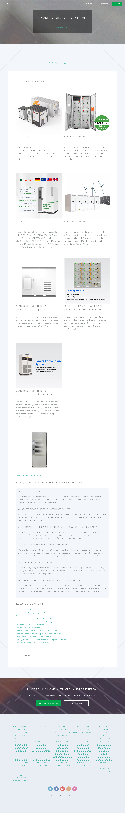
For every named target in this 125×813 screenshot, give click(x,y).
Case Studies (83, 742)
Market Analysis (21, 739)
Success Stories (83, 744)
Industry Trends (21, 733)
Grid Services (21, 750)
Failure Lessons (83, 747)
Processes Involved (62, 753)
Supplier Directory (62, 733)
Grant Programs (21, 778)
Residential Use (21, 744)
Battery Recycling (62, 750)
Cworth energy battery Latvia (66, 63)
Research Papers (103, 742)
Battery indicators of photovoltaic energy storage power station (41, 640)
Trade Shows (104, 766)
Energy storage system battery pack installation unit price (38, 634)
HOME (50, 63)
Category (105, 4)
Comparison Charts (62, 765)
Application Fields (21, 742)
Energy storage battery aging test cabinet (32, 613)
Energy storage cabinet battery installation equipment (37, 622)
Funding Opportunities (21, 775)
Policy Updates (42, 765)
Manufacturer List (62, 730)
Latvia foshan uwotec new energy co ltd (31, 625)
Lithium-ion (103, 730)
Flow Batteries (104, 733)
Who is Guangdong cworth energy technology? (44, 544)
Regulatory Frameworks (41, 750)
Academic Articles (104, 744)
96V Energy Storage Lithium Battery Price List (34, 643)
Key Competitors (21, 762)
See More (28, 655)
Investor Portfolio (62, 735)
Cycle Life (104, 753)
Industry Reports (103, 747)
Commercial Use (21, 747)
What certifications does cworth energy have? (44, 509)
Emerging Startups (21, 765)
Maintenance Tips (104, 756)
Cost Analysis (62, 744)
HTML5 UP (70, 795)
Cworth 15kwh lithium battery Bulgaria (31, 628)
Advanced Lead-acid (104, 739)
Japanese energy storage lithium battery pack (33, 619)
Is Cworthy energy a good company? (38, 562)
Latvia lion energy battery (26, 610)
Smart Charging (83, 756)
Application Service (48, 703)
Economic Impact (62, 742)
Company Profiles (62, 727)
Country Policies (83, 730)
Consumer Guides (62, 759)
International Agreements (83, 733)
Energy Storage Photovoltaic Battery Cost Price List (36, 631)
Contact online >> (62, 27)
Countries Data (21, 730)
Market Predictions (83, 765)
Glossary (103, 762)
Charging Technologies (83, 750)
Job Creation (62, 747)
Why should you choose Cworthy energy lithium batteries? (51, 580)
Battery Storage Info (21, 727)
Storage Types (103, 727)
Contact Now (76, 703)
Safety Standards (41, 742)
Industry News (41, 762)
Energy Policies (83, 727)
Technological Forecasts (83, 762)
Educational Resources (104, 759)
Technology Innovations (21, 735)
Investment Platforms (21, 781)
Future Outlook (83, 759)
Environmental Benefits (62, 756)
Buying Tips (62, 762)
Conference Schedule (104, 772)
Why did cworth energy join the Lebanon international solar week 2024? (58, 527)
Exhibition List (103, 769)
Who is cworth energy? (31, 491)
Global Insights (42, 727)
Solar (7, 4)
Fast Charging (83, 753)
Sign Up (117, 4)
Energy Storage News (41, 759)
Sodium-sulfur (103, 735)
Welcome (90, 4)
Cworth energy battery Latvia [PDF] (30, 475)
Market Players (21, 759)
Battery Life (104, 750)
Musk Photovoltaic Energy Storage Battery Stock (35, 616)
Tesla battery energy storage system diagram (33, 637)
